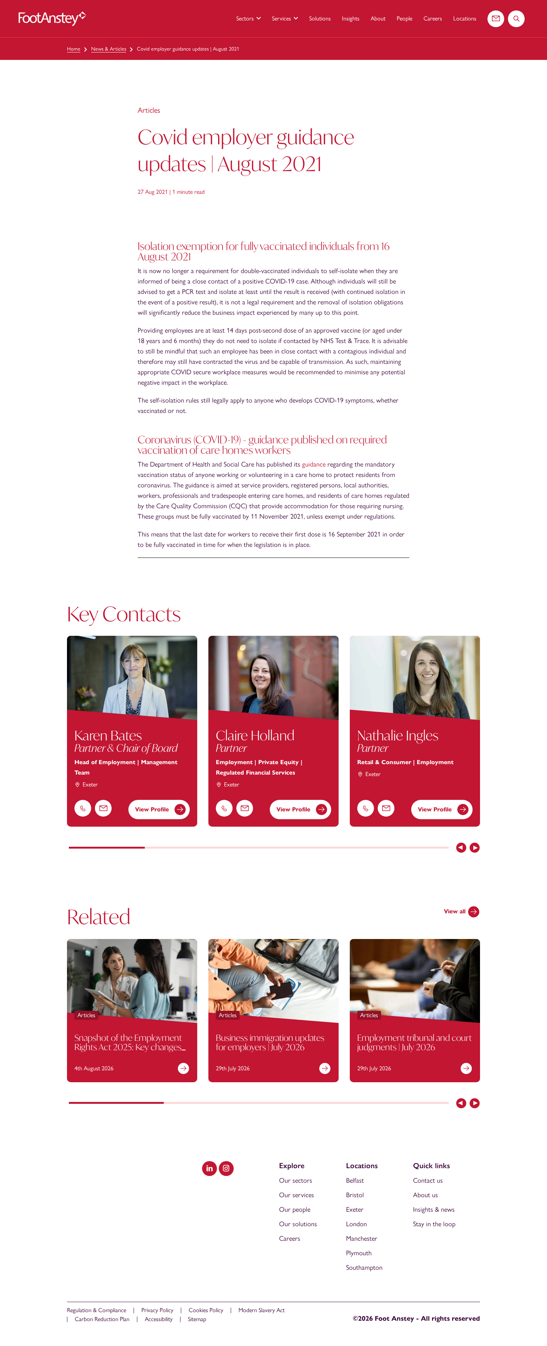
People (404, 18)
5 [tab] (411, 848)
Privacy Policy (157, 1310)
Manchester (361, 1238)
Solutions (320, 18)
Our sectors (295, 1180)
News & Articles (108, 49)
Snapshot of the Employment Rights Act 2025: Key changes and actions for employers (128, 1047)
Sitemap (197, 1319)
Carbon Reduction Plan (102, 1319)
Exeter (355, 1209)
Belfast (355, 1180)
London (356, 1224)
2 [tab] (183, 848)
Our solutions (298, 1224)
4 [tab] (335, 848)
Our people (294, 1209)
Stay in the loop (434, 1224)
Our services (296, 1195)
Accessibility (159, 1319)
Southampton (364, 1267)
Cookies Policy (206, 1310)
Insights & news (434, 1209)
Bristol (355, 1195)
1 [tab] (107, 848)
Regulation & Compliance (96, 1310)
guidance (314, 464)
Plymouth (359, 1253)
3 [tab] (259, 848)
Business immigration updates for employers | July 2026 (270, 1042)
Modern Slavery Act (262, 1310)
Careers (432, 18)
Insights (350, 18)
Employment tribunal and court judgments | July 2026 (414, 1042)
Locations (464, 18)
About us (425, 1195)
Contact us (428, 1180)
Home (73, 49)
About (378, 18)
